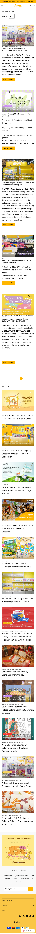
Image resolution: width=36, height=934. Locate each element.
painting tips (4, 561)
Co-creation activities (12, 704)
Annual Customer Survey (7, 631)
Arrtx (28, 55)
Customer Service (7, 900)
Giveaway (12, 669)
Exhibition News (12, 46)
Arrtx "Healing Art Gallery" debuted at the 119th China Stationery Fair (18, 184)
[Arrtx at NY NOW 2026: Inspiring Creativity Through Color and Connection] (18, 435)
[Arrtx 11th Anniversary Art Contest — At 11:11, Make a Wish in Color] (18, 400)
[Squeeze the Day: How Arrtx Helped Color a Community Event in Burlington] (18, 691)
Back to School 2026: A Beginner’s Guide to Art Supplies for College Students (17, 490)
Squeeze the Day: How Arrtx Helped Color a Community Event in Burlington (18, 710)
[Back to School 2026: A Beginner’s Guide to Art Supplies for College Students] (18, 472)
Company (4, 910)
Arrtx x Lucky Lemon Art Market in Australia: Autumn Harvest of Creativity (17, 528)
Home (3, 11)
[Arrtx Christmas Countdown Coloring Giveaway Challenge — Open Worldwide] (18, 729)
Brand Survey (16, 631)
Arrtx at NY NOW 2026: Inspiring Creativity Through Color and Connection (16, 453)
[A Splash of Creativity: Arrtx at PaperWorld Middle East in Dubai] (18, 767)
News (6, 11)
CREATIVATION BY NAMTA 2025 (15, 257)
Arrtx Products (7, 896)
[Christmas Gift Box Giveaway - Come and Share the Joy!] (18, 656)
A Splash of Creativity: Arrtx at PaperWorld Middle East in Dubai (14, 50)
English (17, 922)
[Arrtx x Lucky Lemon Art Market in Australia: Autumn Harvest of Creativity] (18, 510)
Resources (5, 905)
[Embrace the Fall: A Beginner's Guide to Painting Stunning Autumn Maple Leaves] (18, 802)
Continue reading (8, 79)
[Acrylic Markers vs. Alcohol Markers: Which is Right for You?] (18, 548)
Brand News (4, 46)
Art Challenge (5, 742)
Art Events (4, 704)
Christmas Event (5, 669)
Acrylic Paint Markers (6, 815)
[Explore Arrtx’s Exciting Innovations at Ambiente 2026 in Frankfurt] (18, 583)
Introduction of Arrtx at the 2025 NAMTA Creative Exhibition (17, 262)
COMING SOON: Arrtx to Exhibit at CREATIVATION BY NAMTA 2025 (15, 320)
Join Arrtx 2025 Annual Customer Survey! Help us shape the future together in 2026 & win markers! (17, 636)
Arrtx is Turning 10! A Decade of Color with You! (16, 115)
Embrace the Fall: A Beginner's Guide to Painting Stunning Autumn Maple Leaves (17, 821)
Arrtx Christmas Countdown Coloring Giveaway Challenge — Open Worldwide (16, 748)
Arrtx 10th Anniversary (7, 111)
